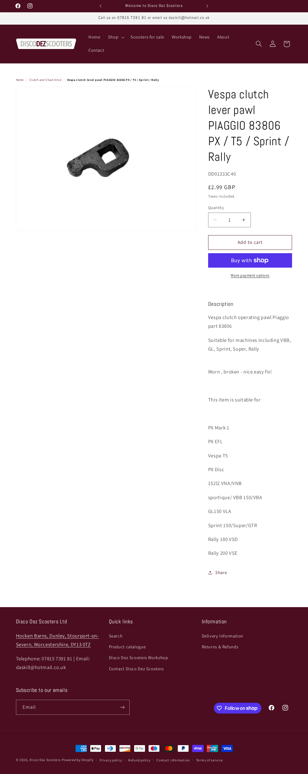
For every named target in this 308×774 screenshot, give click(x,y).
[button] (115, 37)
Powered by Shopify (77, 759)
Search (116, 636)
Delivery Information (223, 636)
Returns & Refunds (220, 647)
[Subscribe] (122, 707)
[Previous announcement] (100, 6)
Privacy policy (111, 760)
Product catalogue (127, 647)
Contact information (173, 760)
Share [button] (221, 572)
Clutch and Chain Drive (45, 80)
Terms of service (209, 760)
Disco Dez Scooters (44, 759)
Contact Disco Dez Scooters (136, 668)
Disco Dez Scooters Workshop (138, 657)
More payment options (250, 275)
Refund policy (139, 760)
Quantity (216, 207)
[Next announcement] (207, 6)
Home (20, 80)
